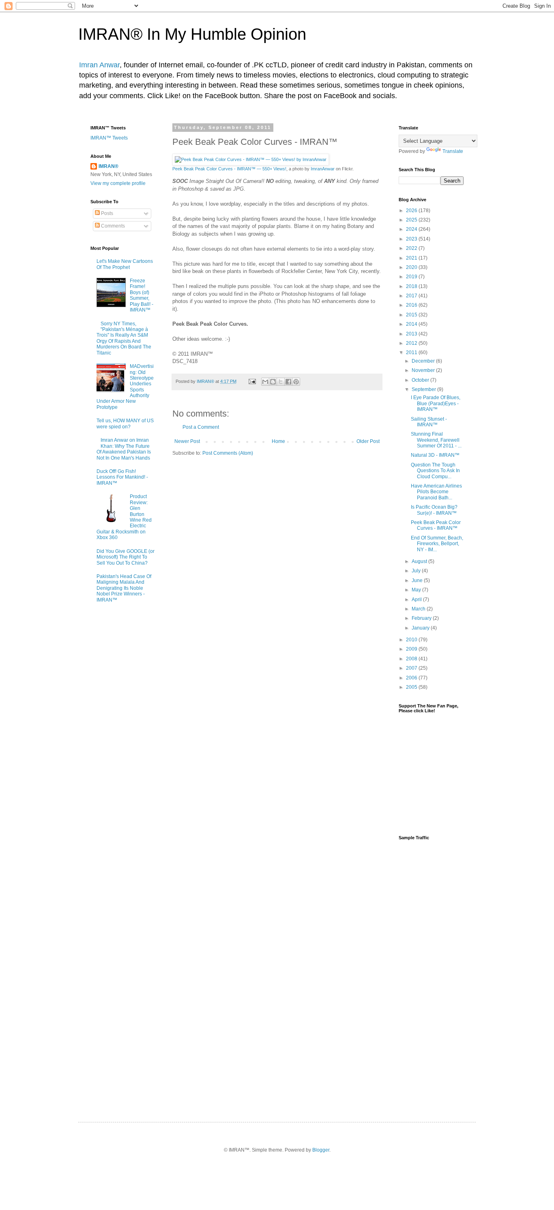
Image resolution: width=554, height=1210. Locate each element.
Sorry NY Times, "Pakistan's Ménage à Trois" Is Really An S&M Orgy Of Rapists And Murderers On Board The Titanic (124, 338)
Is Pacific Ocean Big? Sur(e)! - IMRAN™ (434, 510)
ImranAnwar (323, 168)
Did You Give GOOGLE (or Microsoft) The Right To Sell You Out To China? (126, 557)
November (424, 370)
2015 (412, 315)
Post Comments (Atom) (227, 453)
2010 (412, 640)
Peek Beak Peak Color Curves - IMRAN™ (436, 525)
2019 (412, 276)
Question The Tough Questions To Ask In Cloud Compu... (435, 470)
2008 (412, 659)
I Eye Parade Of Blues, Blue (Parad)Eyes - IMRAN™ (435, 403)
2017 (412, 296)
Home (278, 441)
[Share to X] (281, 382)
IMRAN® (108, 166)
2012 (412, 343)
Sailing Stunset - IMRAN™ (429, 422)
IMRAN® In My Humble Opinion (192, 34)
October (421, 380)
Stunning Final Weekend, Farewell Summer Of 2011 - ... (436, 440)
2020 (412, 267)
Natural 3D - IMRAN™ (435, 455)
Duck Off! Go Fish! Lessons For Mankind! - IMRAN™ (122, 477)
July (417, 571)
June (418, 580)
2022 (412, 248)
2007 (412, 668)
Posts (106, 213)
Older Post (368, 441)
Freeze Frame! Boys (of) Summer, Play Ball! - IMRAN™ (141, 295)
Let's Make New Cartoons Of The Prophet (125, 264)
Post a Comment (201, 427)
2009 (412, 649)
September (424, 389)
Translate (452, 151)
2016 (412, 305)
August (420, 561)
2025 (412, 220)
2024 (412, 229)
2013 (412, 334)
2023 (412, 239)
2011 (412, 352)
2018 (412, 286)
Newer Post (187, 441)
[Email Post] (252, 381)
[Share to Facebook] (288, 382)
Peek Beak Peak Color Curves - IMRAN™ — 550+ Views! (229, 168)
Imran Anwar (99, 65)
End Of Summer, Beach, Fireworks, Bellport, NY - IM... (437, 543)
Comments (112, 226)
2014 (412, 324)
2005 (412, 687)
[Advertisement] (431, 974)
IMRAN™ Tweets (109, 138)
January (421, 628)
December (424, 361)
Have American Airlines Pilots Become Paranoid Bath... (436, 492)
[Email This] (265, 382)
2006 (412, 678)
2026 (412, 210)
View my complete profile (118, 183)
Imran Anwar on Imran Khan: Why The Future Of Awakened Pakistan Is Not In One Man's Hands (124, 448)
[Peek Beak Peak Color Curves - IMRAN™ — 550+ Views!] (250, 159)
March (419, 609)
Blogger (320, 1150)
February (422, 618)
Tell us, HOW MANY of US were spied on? (125, 423)
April (417, 599)
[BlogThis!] (273, 382)
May (417, 590)
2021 (412, 258)
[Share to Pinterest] (296, 382)
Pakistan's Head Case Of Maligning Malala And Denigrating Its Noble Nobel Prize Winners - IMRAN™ (124, 588)
